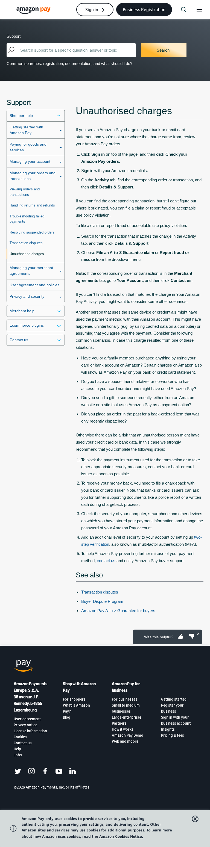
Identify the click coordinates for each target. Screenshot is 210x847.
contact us (106, 560)
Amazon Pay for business (126, 687)
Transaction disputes (26, 243)
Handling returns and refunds (32, 205)
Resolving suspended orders (32, 232)
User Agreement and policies (34, 285)
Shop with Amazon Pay (79, 687)
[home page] (34, 10)
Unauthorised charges (27, 254)
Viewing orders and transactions (25, 192)
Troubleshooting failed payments (27, 219)
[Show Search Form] (184, 9)
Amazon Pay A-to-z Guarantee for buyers (118, 610)
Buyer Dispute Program (102, 601)
